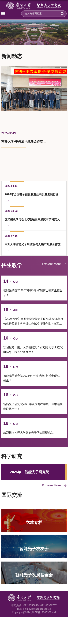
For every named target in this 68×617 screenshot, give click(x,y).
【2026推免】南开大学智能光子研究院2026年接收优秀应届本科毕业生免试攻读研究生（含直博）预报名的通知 (33, 323)
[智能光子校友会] (34, 538)
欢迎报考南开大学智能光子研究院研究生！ (29, 432)
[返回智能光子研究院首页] (34, 6)
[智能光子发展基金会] (34, 564)
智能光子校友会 (34, 548)
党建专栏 (34, 522)
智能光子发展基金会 (34, 574)
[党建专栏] (34, 512)
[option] (34, 120)
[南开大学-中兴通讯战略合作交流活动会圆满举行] (34, 88)
